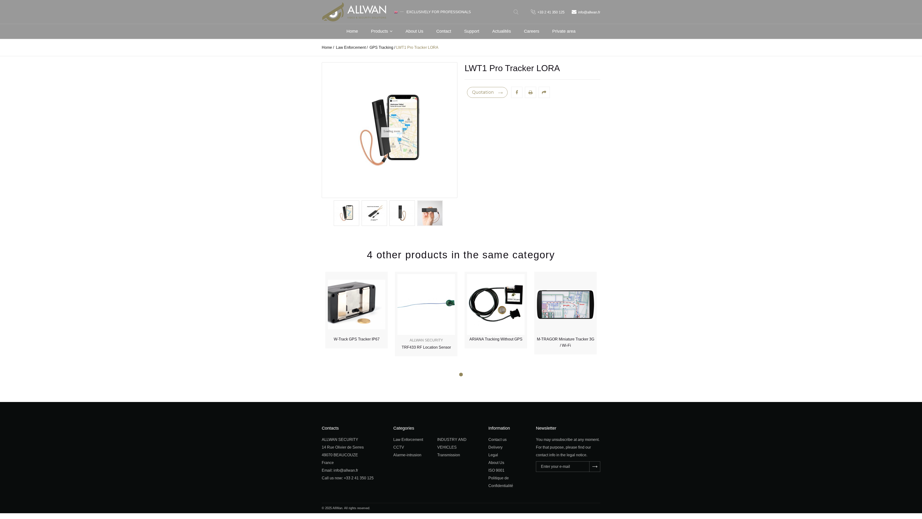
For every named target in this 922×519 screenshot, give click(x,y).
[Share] (544, 92)
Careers (531, 31)
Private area (564, 31)
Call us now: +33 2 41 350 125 (348, 478)
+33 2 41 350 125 (550, 12)
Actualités (501, 31)
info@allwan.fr (589, 12)
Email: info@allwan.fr (340, 470)
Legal (493, 455)
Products (379, 31)
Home (352, 31)
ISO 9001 (496, 470)
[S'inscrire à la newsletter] (594, 466)
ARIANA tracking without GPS (426, 339)
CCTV (398, 447)
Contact (443, 31)
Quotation (483, 92)
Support (471, 31)
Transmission (448, 455)
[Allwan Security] (354, 11)
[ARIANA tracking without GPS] (426, 304)
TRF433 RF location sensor (356, 347)
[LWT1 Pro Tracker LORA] (346, 213)
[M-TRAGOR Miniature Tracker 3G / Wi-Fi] (496, 304)
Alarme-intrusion (407, 455)
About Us (414, 31)
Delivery (495, 447)
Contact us (497, 440)
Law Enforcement (408, 440)
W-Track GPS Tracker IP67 (565, 339)
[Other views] (334, 213)
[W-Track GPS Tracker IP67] (565, 304)
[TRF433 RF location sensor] (356, 304)
